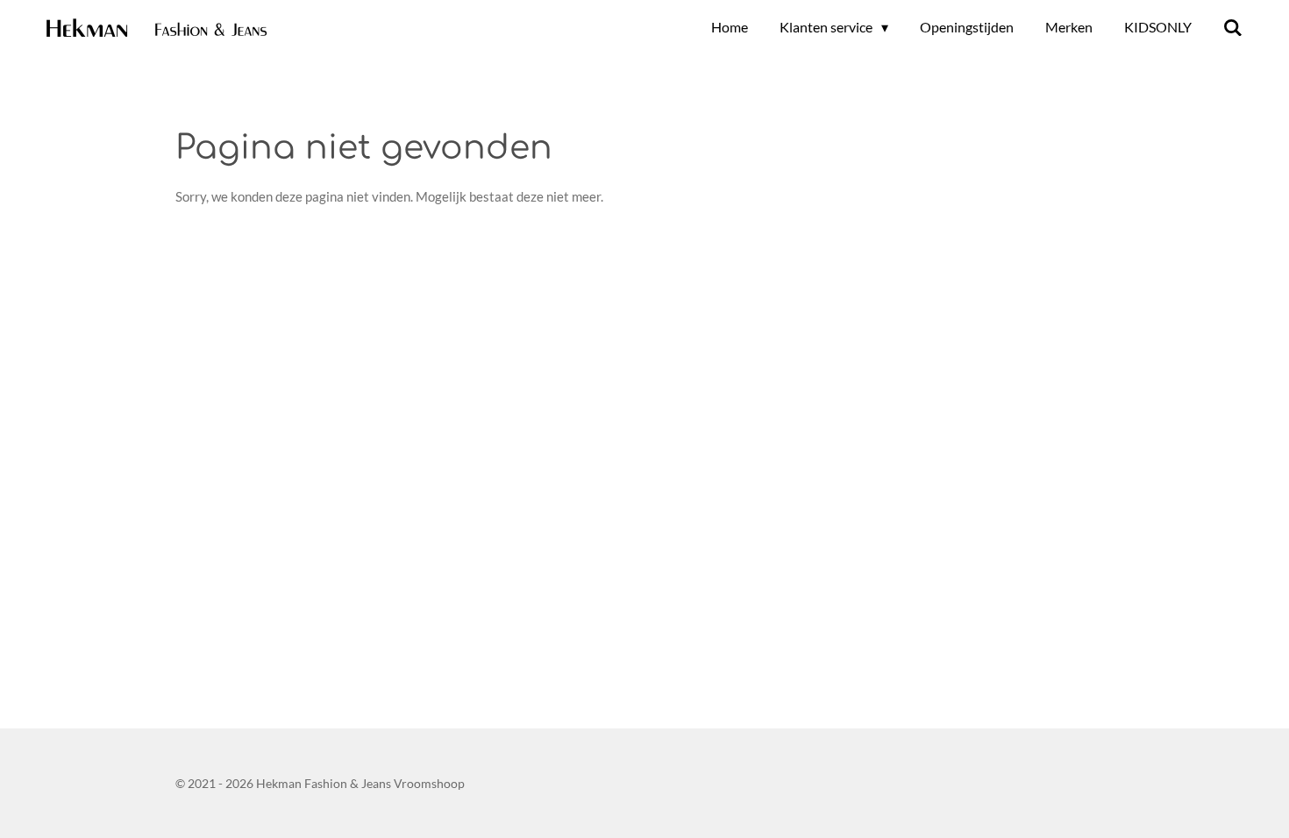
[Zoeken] (1233, 27)
